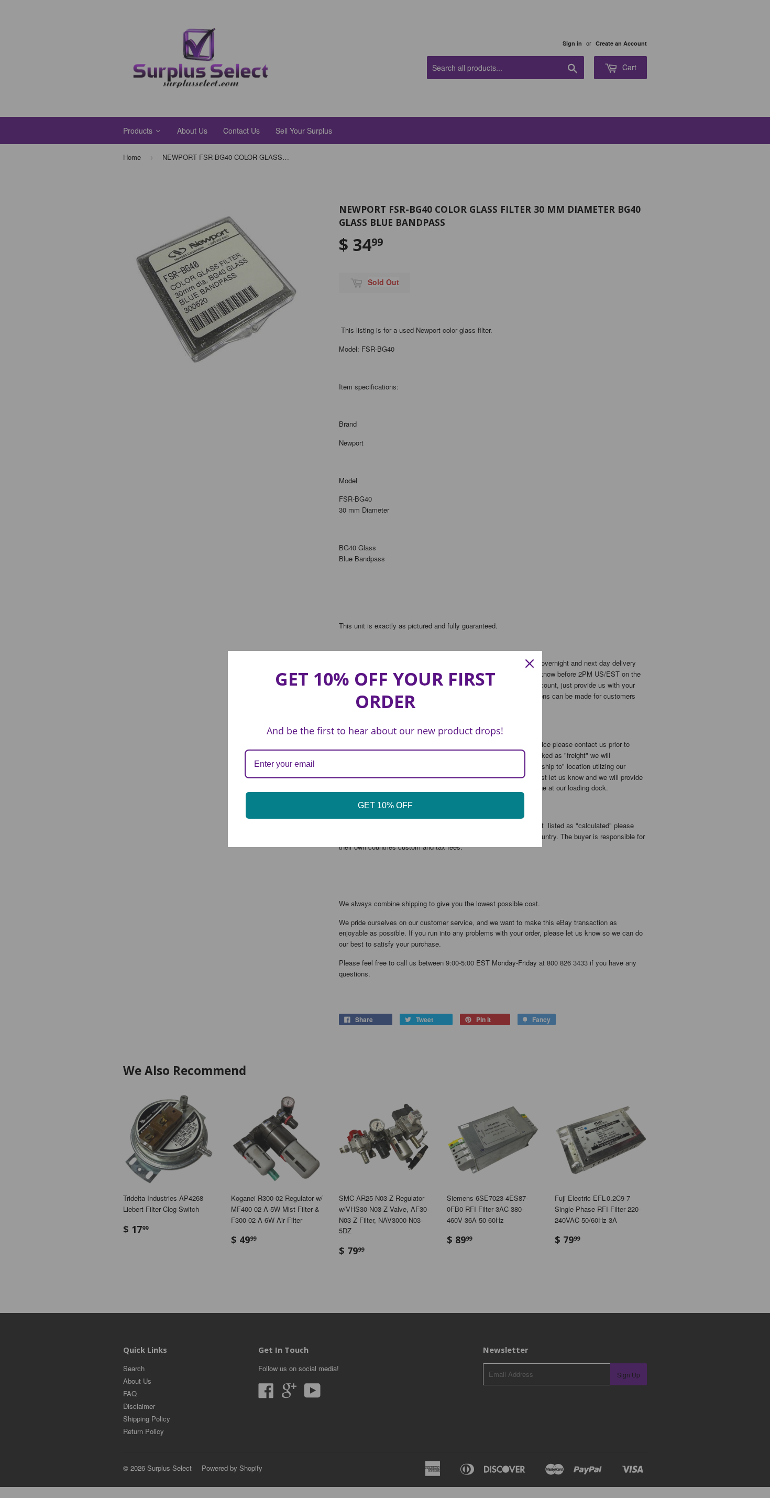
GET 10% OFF (385, 805)
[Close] (529, 663)
